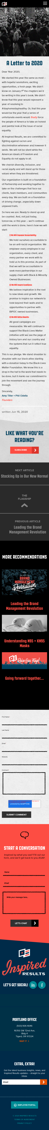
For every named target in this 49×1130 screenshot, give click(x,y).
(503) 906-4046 (24, 1025)
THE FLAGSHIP (24, 497)
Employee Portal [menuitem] (27, 1105)
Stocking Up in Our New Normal (24, 473)
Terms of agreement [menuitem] (24, 1119)
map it (23, 1041)
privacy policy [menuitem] (24, 1123)
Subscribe (21, 450)
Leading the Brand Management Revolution (27, 527)
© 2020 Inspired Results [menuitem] (24, 1116)
